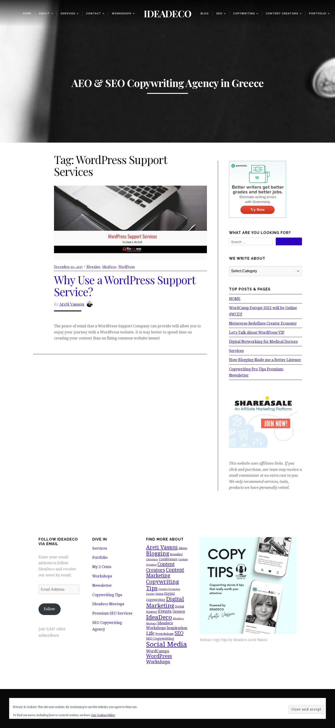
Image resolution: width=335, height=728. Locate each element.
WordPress (126, 266)
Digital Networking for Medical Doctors (263, 341)
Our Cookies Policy (103, 715)
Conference (168, 559)
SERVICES (68, 13)
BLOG (205, 13)
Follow (49, 609)
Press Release (164, 634)
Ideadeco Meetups (108, 604)
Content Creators (282, 13)
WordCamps (157, 651)
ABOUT (44, 13)
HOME (234, 299)
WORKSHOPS (121, 13)
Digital (159, 593)
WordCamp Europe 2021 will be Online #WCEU (263, 311)
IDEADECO (167, 13)
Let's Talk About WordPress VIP (256, 332)
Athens (182, 548)
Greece (179, 611)
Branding (176, 554)
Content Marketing (165, 573)
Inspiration (177, 627)
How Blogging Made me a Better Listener (265, 360)
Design (150, 593)
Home (27, 13)
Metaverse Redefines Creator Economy (263, 323)
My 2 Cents (101, 567)
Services (236, 351)
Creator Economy (169, 589)
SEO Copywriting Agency (107, 625)
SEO (219, 13)
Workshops (102, 576)
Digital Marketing (165, 602)
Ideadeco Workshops (159, 625)
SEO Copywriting (160, 638)
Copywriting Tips (107, 595)
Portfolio (317, 13)
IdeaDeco (109, 266)
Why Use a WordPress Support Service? (124, 285)
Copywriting (244, 13)
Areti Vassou (71, 304)
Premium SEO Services (112, 613)
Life (150, 633)
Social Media (166, 644)
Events (165, 611)
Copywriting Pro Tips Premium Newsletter (256, 372)
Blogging (93, 266)
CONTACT (93, 13)
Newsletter (102, 585)
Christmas (152, 559)
